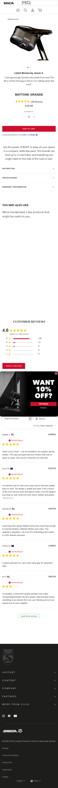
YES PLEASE (43, 404)
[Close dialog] (56, 373)
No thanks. (43, 407)
